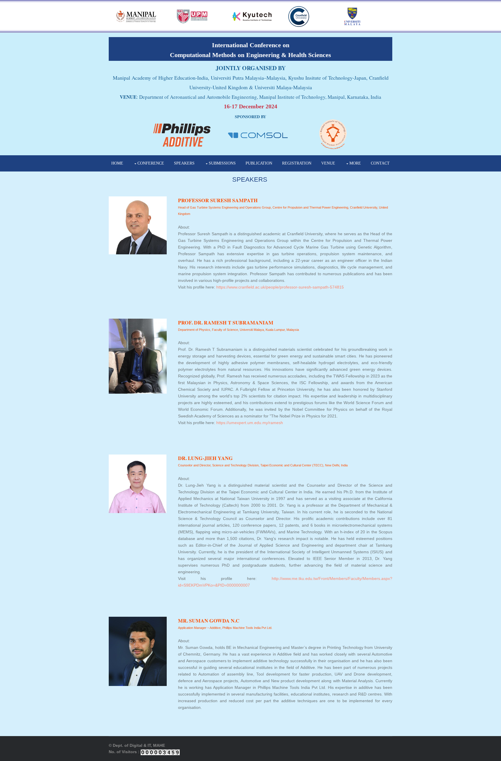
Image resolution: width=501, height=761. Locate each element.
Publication (259, 163)
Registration (296, 163)
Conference (150, 163)
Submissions (222, 163)
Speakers (184, 163)
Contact (380, 163)
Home (117, 163)
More (355, 163)
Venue (328, 163)
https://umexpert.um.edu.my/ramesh (249, 422)
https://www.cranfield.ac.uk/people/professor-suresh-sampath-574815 (280, 287)
